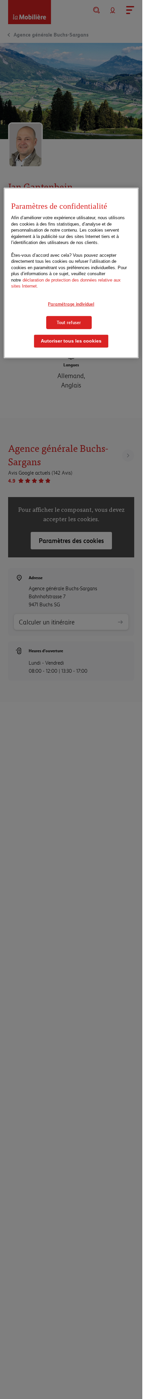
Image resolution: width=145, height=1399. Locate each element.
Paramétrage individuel (71, 304)
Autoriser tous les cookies (71, 341)
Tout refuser (69, 322)
